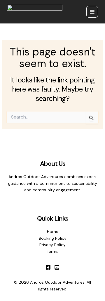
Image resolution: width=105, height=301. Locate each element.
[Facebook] (48, 267)
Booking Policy (52, 238)
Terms (52, 251)
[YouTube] (57, 267)
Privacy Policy (52, 244)
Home (52, 231)
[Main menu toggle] (92, 12)
